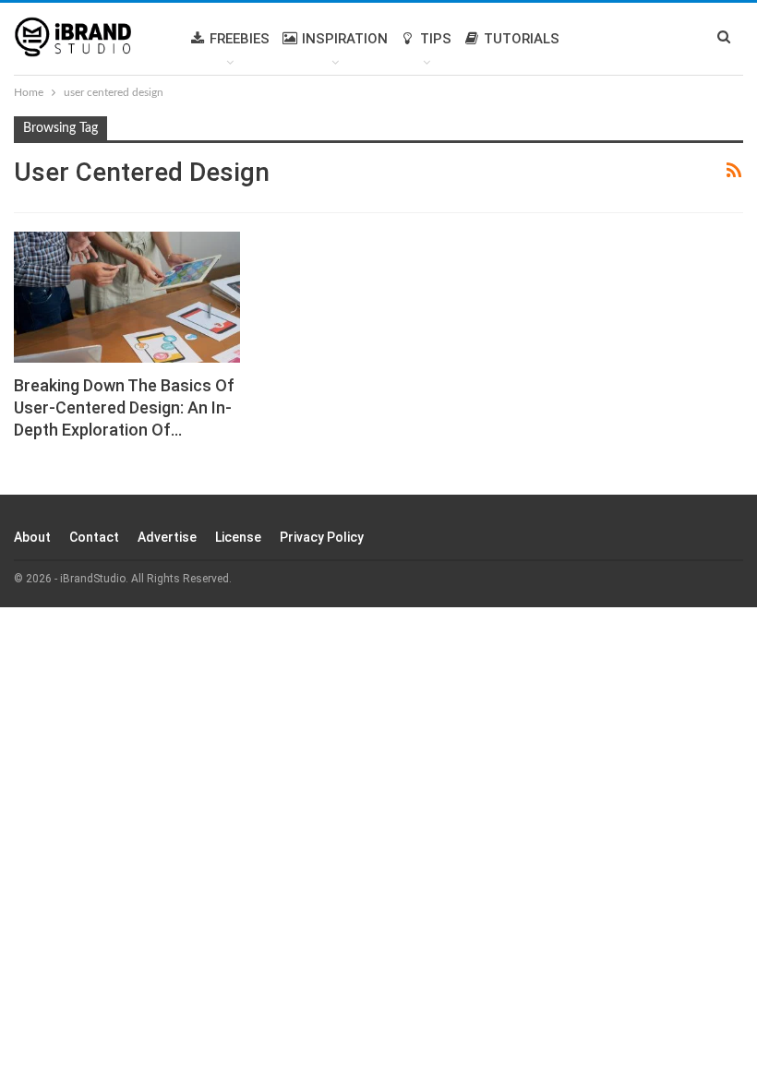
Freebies (240, 38)
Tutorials (521, 38)
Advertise (167, 537)
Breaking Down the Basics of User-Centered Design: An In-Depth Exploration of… (124, 407)
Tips (435, 38)
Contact (94, 537)
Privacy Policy (322, 537)
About (32, 537)
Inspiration (345, 38)
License (238, 537)
